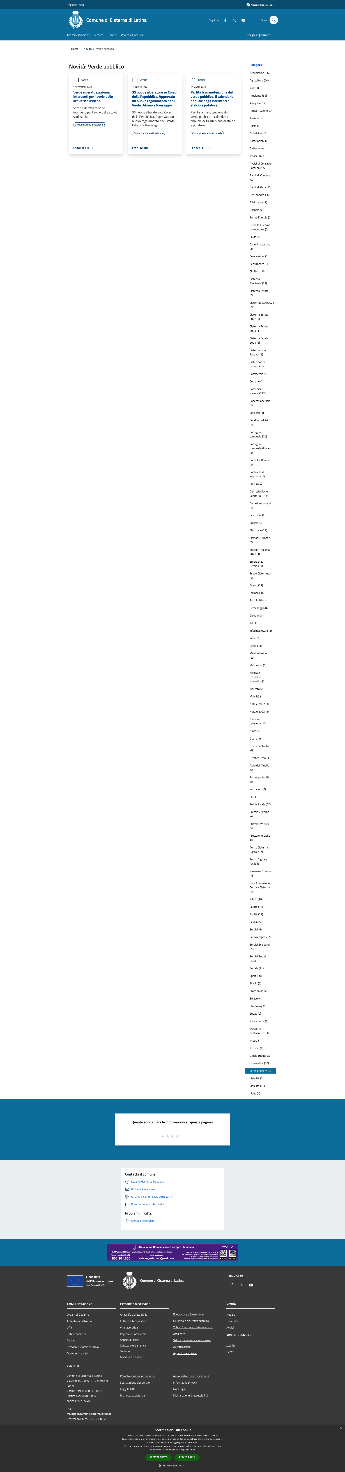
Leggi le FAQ (127, 1389)
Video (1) (255, 1093)
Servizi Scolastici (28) (260, 946)
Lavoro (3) (256, 645)
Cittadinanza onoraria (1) (257, 364)
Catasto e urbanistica (133, 1345)
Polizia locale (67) (260, 804)
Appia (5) (255, 126)
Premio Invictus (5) (259, 825)
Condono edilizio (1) (259, 422)
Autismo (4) (257, 148)
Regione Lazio (75, 5)
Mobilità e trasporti (131, 1357)
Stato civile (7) (258, 991)
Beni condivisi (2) (260, 195)
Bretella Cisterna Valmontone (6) (260, 227)
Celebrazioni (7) (259, 256)
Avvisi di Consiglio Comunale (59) (261, 165)
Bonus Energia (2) (260, 217)
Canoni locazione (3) (260, 246)
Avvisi (230, 1327)
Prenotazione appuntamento (137, 1376)
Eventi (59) (256, 585)
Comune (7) (256, 381)
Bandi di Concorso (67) (260, 177)
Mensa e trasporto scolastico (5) (257, 676)
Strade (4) (255, 998)
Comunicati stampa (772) (258, 391)
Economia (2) (257, 515)
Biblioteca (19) (258, 202)
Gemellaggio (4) (259, 608)
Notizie (84, 80)
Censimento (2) (259, 264)
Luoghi (230, 1345)
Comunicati (233, 1321)
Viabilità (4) (256, 1078)
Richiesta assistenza (132, 1395)
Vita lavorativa (129, 1327)
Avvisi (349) (257, 156)
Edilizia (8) (256, 523)
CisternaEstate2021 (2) (262, 304)
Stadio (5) (255, 983)
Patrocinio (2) (258, 789)
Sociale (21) (257, 968)
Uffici (70, 1327)
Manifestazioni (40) (259, 655)
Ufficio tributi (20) (260, 1055)
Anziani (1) (256, 118)
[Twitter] (232, 19)
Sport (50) (256, 976)
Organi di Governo (78, 1314)
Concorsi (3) (257, 412)
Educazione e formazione (188, 1314)
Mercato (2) (256, 689)
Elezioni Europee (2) (260, 540)
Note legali (179, 1389)
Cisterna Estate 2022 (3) (259, 316)
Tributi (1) (255, 1040)
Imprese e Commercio (133, 1334)
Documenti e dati (77, 1353)
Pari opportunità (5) (260, 779)
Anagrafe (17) (258, 103)
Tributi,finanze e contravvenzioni (193, 1327)
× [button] (341, 1428)
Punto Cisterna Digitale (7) (259, 849)
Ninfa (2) (255, 731)
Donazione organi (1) (260, 505)
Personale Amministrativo (83, 1347)
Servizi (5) (256, 929)
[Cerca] (274, 20)
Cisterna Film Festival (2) (258, 352)
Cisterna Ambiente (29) (258, 281)
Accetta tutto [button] (159, 1457)
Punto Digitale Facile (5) (258, 861)
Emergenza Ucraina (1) (256, 563)
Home (74, 49)
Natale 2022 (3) (259, 704)
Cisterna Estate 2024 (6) (259, 340)
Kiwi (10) (255, 638)
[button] (172, 1465)
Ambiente (179, 1334)
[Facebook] (223, 19)
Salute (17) (256, 907)
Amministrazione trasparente (191, 1376)
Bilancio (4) (256, 210)
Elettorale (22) (258, 530)
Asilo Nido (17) (258, 133)
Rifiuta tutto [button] (187, 1457)
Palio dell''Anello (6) (259, 767)
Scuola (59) (256, 922)
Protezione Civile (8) (260, 837)
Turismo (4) (256, 1048)
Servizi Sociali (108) (258, 958)
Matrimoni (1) (258, 665)
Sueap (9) (255, 1013)
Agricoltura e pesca (185, 1353)
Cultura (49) (257, 484)
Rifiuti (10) (256, 899)
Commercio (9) (258, 374)
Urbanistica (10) (259, 1063)
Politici (71, 1340)
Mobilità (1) (256, 696)
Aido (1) (254, 88)
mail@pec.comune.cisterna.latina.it (89, 1414)
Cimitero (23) (257, 271)
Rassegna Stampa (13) (260, 873)
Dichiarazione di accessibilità (190, 1395)
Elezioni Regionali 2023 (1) (260, 551)
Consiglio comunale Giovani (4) (260, 448)
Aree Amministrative (79, 1321)
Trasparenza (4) (259, 1021)
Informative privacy (185, 1382)
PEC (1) (254, 797)
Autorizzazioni (182, 1347)
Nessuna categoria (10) (258, 721)
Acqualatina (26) (260, 73)
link (193, 1449)
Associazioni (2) (259, 141)
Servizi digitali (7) (260, 937)
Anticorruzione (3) (261, 110)
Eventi (230, 1352)
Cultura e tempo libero (133, 1321)
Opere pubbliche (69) (259, 748)
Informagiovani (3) (261, 630)
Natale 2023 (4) (259, 711)
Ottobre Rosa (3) (260, 758)
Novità (88, 49)
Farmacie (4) (257, 593)
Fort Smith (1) (258, 600)
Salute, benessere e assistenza (192, 1340)
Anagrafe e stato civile (133, 1314)
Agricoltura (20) (259, 80)
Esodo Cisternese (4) (260, 575)
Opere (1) (255, 738)
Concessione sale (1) (260, 403)
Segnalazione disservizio (135, 1382)
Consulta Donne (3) (259, 462)
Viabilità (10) (257, 1086)
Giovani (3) (256, 615)
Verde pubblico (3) (260, 1071)
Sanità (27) (256, 914)
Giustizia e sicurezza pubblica (191, 1321)
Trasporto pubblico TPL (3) (259, 1030)
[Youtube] (241, 19)
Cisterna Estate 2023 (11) (259, 328)
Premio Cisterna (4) (259, 814)
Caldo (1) (255, 237)
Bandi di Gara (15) (260, 187)
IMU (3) (254, 623)
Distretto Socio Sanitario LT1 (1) (259, 493)
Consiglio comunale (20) (258, 434)
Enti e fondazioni (77, 1334)
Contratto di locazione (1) (257, 474)
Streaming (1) (258, 1006)
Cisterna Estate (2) (259, 293)
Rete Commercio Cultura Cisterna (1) (260, 887)
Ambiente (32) (258, 95)
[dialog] (172, 1448)
